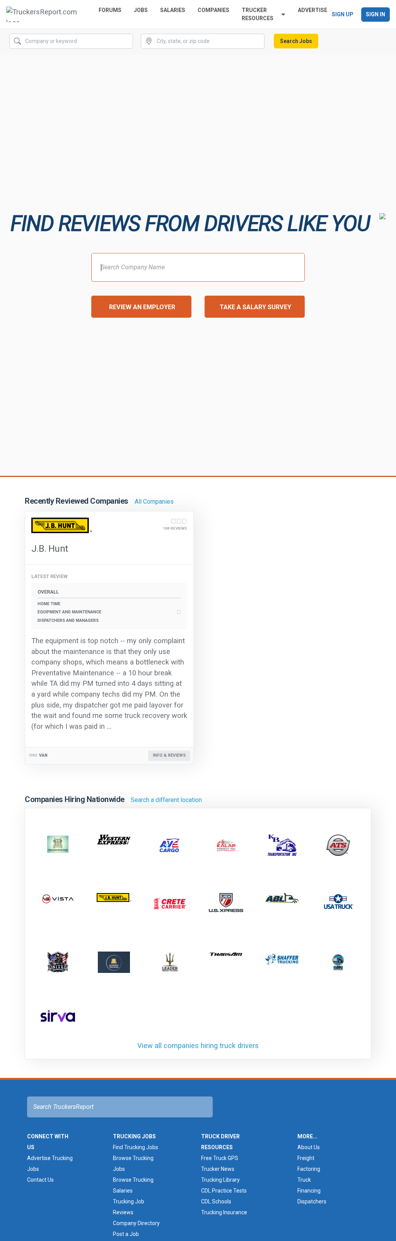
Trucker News (217, 1169)
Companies (213, 10)
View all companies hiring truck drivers (198, 1045)
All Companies (154, 501)
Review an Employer (142, 307)
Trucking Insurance (224, 1212)
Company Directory (136, 1223)
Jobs (141, 10)
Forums (110, 10)
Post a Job (126, 1234)
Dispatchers (311, 1201)
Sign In (375, 14)
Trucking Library (220, 1180)
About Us (308, 1147)
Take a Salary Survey (255, 307)
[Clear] (126, 41)
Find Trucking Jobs (135, 1147)
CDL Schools (216, 1201)
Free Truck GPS (219, 1158)
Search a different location (166, 800)
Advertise (312, 10)
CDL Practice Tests (224, 1191)
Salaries (172, 10)
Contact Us (40, 1180)
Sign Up (342, 14)
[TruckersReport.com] (46, 14)
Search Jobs (296, 41)
